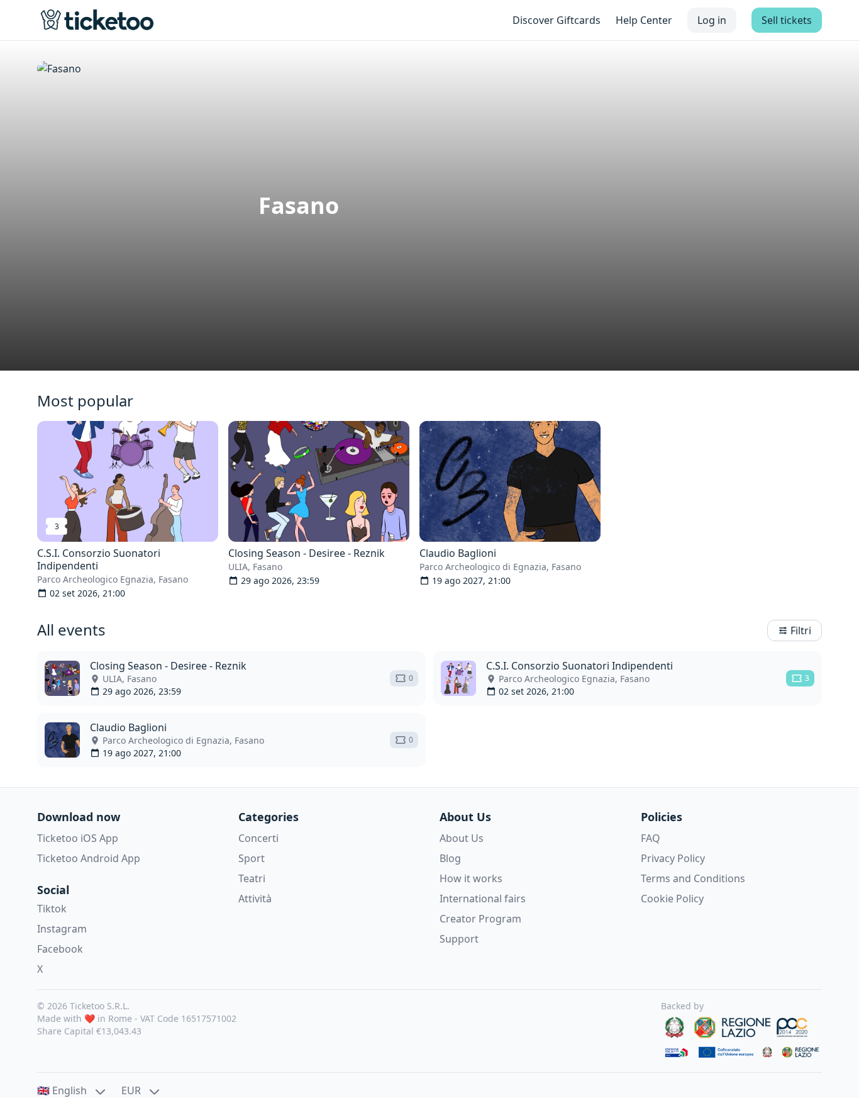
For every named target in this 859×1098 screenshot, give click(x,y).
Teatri (251, 878)
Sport (251, 858)
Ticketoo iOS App (77, 838)
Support (459, 939)
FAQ (650, 838)
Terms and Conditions (693, 878)
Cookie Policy (672, 898)
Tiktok (52, 909)
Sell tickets (787, 20)
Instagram (62, 929)
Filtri (800, 630)
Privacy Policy (673, 858)
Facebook (60, 949)
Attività (255, 898)
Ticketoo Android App (88, 858)
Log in (711, 20)
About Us (462, 838)
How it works (471, 878)
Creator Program (480, 919)
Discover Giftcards (557, 20)
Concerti (258, 838)
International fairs (483, 898)
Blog (450, 858)
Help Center (644, 20)
